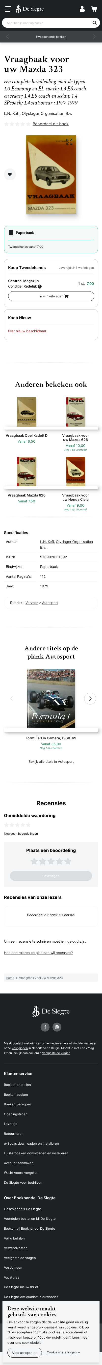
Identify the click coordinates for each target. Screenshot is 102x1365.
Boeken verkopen (17, 1104)
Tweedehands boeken (51, 37)
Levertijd (10, 1124)
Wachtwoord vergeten (21, 1173)
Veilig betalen (14, 1238)
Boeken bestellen (17, 1085)
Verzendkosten (15, 1248)
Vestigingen (13, 1267)
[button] (8, 36)
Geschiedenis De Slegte (22, 1209)
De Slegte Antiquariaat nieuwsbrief (31, 1297)
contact (18, 1043)
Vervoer (32, 602)
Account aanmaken (18, 1163)
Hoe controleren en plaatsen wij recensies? (38, 953)
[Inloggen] (82, 9)
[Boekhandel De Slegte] (30, 8)
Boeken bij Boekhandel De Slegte (29, 1228)
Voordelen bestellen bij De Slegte (30, 1218)
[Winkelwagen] (94, 9)
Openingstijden (15, 1114)
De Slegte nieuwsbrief (21, 1287)
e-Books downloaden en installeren (31, 1143)
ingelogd (72, 941)
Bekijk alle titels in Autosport (51, 761)
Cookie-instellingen (62, 1352)
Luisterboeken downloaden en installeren (36, 1153)
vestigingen (20, 1048)
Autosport (50, 602)
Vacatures (11, 1277)
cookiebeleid (32, 1342)
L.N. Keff (12, 113)
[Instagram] (57, 1027)
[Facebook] (45, 1027)
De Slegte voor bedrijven (23, 1182)
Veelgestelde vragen (56, 1053)
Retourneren (14, 1134)
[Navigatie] (8, 9)
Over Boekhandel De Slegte (29, 1197)
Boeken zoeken (16, 1094)
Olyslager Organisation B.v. (47, 113)
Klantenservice (18, 1073)
